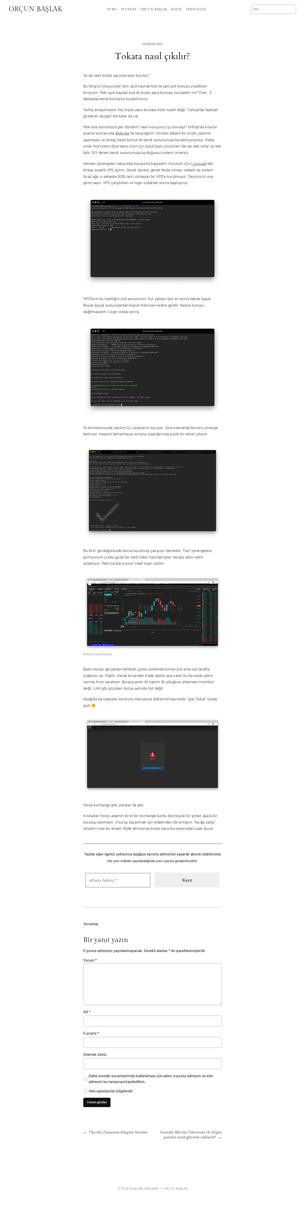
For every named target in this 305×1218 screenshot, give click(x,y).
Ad (86, 1012)
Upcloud (198, 164)
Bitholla (122, 133)
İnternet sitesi (95, 1054)
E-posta (91, 1033)
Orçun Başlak (35, 9)
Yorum (90, 960)
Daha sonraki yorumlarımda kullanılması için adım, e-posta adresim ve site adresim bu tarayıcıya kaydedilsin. (151, 1079)
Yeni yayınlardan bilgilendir (110, 1091)
